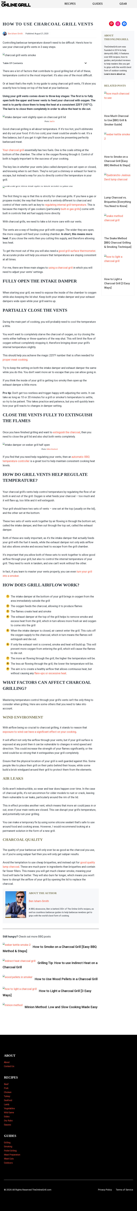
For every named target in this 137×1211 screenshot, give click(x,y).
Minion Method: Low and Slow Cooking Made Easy (61, 1007)
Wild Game (9, 1112)
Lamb (6, 1104)
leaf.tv (52, 121)
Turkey (7, 1096)
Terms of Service (124, 1189)
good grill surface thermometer (76, 250)
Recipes (70, 4)
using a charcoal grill (61, 267)
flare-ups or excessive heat (50, 673)
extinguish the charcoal (66, 432)
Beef (6, 1084)
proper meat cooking (15, 359)
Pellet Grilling (10, 1150)
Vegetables (9, 1108)
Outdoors (8, 1163)
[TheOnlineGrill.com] (16, 4)
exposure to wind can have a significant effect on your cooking (39, 731)
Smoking (8, 1146)
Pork (6, 1088)
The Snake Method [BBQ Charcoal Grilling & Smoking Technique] (117, 242)
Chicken (7, 1092)
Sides (6, 1116)
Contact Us (9, 1066)
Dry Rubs (8, 1120)
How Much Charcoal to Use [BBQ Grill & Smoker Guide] (116, 120)
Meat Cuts (9, 1158)
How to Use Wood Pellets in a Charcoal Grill (66, 979)
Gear (123, 4)
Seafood (8, 1100)
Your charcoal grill (14, 150)
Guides (97, 4)
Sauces (7, 1124)
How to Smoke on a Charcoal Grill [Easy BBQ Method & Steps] (50, 949)
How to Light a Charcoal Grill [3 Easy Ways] (47, 993)
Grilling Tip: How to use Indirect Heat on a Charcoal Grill (50, 965)
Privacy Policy (105, 1189)
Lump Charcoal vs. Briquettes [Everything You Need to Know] (117, 202)
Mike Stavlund (52, 449)
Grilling (7, 1142)
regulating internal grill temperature (65, 204)
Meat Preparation (12, 1154)
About (6, 1062)
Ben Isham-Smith (15, 34)
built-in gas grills (70, 209)
